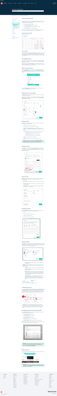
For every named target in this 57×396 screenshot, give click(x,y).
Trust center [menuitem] (36, 382)
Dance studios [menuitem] (25, 382)
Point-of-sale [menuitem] (15, 382)
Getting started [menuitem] (14, 20)
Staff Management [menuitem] (15, 26)
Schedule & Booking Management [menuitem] (15, 24)
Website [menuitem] (14, 381)
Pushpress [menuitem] (50, 381)
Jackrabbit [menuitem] (50, 376)
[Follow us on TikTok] (55, 391)
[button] (19, 20)
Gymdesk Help (14, 15)
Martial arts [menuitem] (25, 375)
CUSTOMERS (25, 3)
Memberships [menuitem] (15, 375)
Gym (17, 15)
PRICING (29, 3)
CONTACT (32, 3)
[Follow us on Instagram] (49, 391)
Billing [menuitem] (13, 30)
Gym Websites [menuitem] (14, 33)
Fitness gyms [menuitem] (25, 380)
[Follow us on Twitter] (51, 391)
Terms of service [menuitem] (37, 383)
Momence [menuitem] (50, 387)
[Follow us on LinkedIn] (52, 391)
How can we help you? (17, 9)
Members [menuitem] (13, 29)
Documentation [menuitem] (37, 376)
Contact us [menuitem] (4, 376)
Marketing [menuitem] (14, 380)
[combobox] (28, 11)
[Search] (44, 11)
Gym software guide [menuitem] (37, 381)
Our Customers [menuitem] (37, 375)
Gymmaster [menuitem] (50, 382)
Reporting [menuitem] (14, 383)
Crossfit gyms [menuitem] (25, 383)
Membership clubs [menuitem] (26, 376)
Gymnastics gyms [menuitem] (26, 381)
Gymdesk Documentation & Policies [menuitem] (15, 38)
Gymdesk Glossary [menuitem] (14, 18)
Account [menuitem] (13, 21)
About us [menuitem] (4, 375)
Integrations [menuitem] (13, 36)
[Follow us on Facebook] (48, 391)
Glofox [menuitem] (50, 383)
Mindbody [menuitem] (50, 375)
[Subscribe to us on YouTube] (54, 391)
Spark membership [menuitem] (51, 380)
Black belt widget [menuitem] (37, 380)
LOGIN (35, 3)
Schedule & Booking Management (23, 15)
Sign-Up (54, 3)
